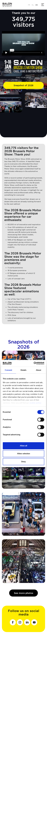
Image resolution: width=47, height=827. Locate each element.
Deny (23, 462)
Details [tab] (24, 370)
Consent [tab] (8, 370)
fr (29, 5)
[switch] (40, 420)
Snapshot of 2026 (23, 85)
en (37, 5)
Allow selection (23, 454)
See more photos (23, 593)
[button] (42, 4)
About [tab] (38, 370)
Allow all (23, 446)
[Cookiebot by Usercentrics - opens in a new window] (33, 363)
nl (33, 5)
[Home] (8, 5)
